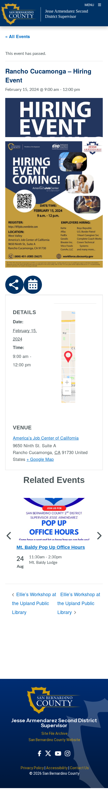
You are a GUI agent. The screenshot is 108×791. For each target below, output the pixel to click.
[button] (67, 382)
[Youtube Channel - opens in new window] (58, 753)
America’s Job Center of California (46, 438)
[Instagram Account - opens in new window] (67, 753)
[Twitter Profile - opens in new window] (48, 753)
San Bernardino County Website (54, 740)
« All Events (17, 36)
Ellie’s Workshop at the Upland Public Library (34, 603)
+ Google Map (40, 459)
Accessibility (57, 768)
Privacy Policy (32, 768)
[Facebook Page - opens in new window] (39, 753)
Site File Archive (54, 733)
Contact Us (79, 768)
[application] (68, 357)
